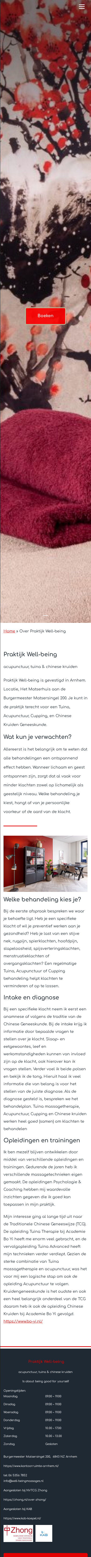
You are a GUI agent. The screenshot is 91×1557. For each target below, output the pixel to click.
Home (9, 631)
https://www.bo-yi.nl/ (23, 1321)
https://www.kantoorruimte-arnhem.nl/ (31, 1466)
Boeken (45, 316)
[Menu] (81, 6)
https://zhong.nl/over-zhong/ (25, 1499)
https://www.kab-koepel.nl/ (22, 1518)
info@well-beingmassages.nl (23, 1481)
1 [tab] (45, 615)
